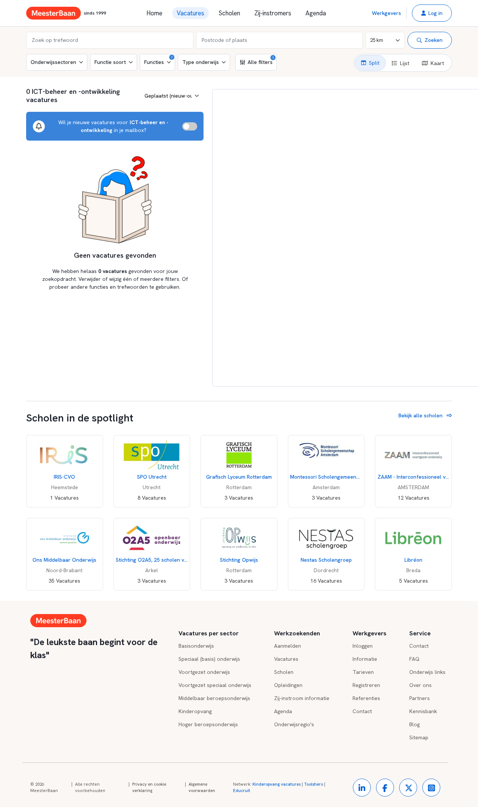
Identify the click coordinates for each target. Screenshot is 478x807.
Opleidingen (288, 685)
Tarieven (363, 672)
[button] (432, 13)
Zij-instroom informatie (301, 698)
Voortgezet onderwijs (204, 672)
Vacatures (190, 13)
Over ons (420, 685)
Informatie (365, 659)
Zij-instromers (272, 13)
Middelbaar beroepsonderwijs (214, 698)
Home (154, 13)
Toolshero (313, 784)
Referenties (366, 698)
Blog (414, 724)
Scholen (229, 13)
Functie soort (110, 62)
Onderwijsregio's (294, 724)
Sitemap (418, 737)
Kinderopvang (195, 711)
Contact (362, 711)
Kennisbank (423, 711)
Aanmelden (287, 645)
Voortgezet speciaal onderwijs (215, 685)
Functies (158, 60)
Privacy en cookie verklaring (149, 788)
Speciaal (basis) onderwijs (209, 659)
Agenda (315, 13)
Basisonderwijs (196, 645)
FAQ (414, 659)
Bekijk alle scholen (421, 415)
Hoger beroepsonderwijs (208, 724)
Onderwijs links (427, 672)
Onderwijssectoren (53, 62)
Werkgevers (386, 13)
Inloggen (363, 645)
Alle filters (261, 60)
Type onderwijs (200, 62)
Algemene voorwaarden (202, 788)
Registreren (366, 685)
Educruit (241, 790)
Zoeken (434, 40)
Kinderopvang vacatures (276, 784)
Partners (419, 698)
